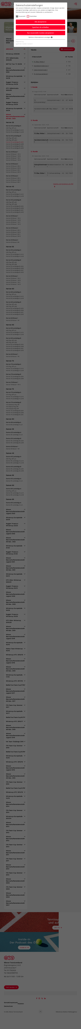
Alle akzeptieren (40, 22)
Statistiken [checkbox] (33, 16)
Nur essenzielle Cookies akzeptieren (40, 33)
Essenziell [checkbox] (22, 16)
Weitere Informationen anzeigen (40, 37)
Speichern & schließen (40, 27)
